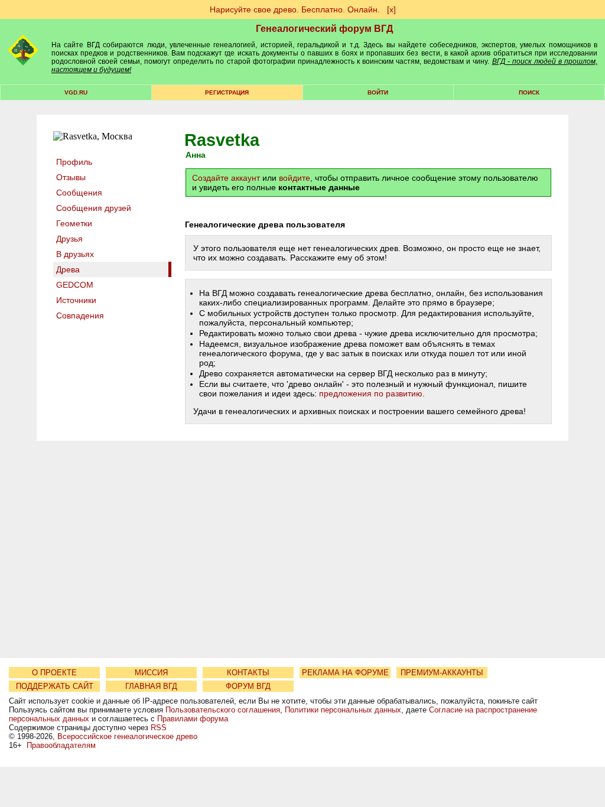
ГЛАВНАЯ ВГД (151, 686)
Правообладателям (61, 745)
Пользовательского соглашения (222, 709)
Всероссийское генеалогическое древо (127, 736)
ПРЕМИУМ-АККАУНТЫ (442, 672)
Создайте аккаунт (226, 178)
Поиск (529, 92)
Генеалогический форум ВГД (324, 29)
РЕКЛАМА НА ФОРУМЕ (345, 672)
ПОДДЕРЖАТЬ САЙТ (54, 686)
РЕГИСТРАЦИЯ (227, 92)
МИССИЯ (151, 672)
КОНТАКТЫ (248, 672)
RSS (159, 727)
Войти (377, 92)
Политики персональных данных (343, 709)
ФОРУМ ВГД (248, 686)
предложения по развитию (370, 393)
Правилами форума (192, 718)
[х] (391, 9)
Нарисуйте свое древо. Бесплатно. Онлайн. (295, 9)
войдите (294, 178)
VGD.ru (75, 92)
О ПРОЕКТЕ (54, 672)
